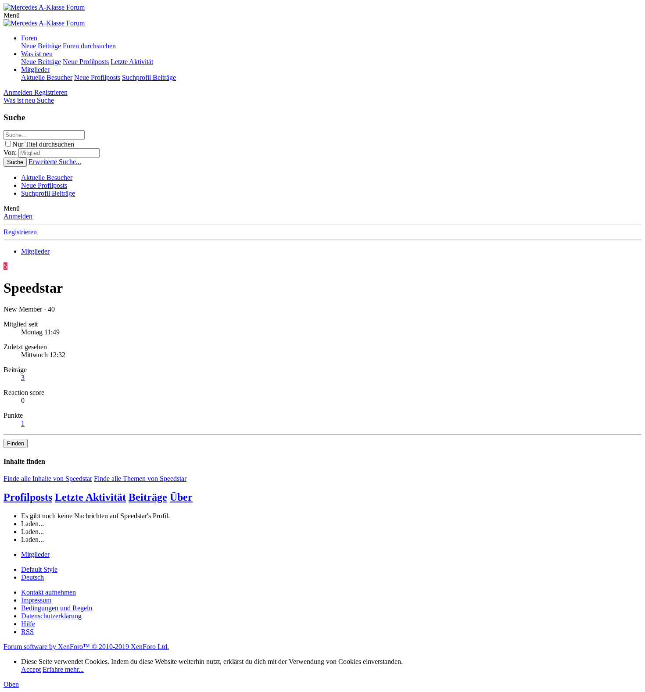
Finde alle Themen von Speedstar (140, 478)
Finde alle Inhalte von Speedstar (48, 478)
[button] (12, 15)
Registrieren (20, 232)
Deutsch (32, 577)
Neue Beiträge (41, 46)
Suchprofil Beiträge (149, 77)
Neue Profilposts (86, 61)
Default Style (39, 569)
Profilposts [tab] (28, 497)
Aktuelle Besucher (46, 77)
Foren (29, 38)
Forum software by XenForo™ (86, 646)
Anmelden (18, 216)
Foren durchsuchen (89, 46)
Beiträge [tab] (148, 497)
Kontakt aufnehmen (48, 592)
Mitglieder (35, 69)
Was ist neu (37, 53)
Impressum (36, 600)
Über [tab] (181, 497)
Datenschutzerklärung (51, 616)
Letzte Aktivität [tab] (90, 497)
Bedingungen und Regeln (56, 608)
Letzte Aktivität (132, 61)
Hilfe (28, 623)
